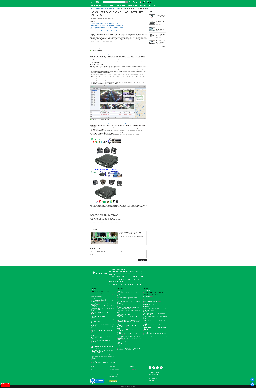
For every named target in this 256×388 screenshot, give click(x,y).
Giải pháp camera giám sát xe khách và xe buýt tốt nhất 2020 (108, 8)
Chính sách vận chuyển (114, 369)
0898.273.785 (5, 383)
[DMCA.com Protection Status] (113, 380)
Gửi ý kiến (142, 260)
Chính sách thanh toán (114, 372)
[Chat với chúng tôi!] (252, 384)
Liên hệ (91, 374)
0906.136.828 (5, 386)
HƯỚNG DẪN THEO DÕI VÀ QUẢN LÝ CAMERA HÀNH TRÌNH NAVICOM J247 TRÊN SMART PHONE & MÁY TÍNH (161, 35)
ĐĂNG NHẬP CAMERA (147, 1)
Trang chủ (92, 369)
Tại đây (113, 294)
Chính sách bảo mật (113, 374)
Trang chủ (92, 8)
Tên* (91, 251)
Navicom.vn (110, 208)
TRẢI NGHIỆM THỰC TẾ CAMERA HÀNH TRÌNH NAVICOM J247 (161, 41)
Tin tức (91, 372)
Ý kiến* (121, 251)
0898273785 (152, 380)
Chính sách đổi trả (113, 376)
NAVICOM (133, 369)
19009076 (149, 2)
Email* (91, 254)
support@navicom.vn (154, 374)
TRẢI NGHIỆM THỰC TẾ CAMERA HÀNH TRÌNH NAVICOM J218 (161, 28)
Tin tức (150, 11)
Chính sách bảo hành (114, 371)
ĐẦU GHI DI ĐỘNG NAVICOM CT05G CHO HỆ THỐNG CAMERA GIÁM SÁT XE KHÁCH (160, 22)
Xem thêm (164, 46)
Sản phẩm (92, 371)
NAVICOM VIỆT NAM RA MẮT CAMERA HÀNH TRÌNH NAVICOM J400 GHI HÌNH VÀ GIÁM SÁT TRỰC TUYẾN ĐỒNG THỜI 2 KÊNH (160, 16)
